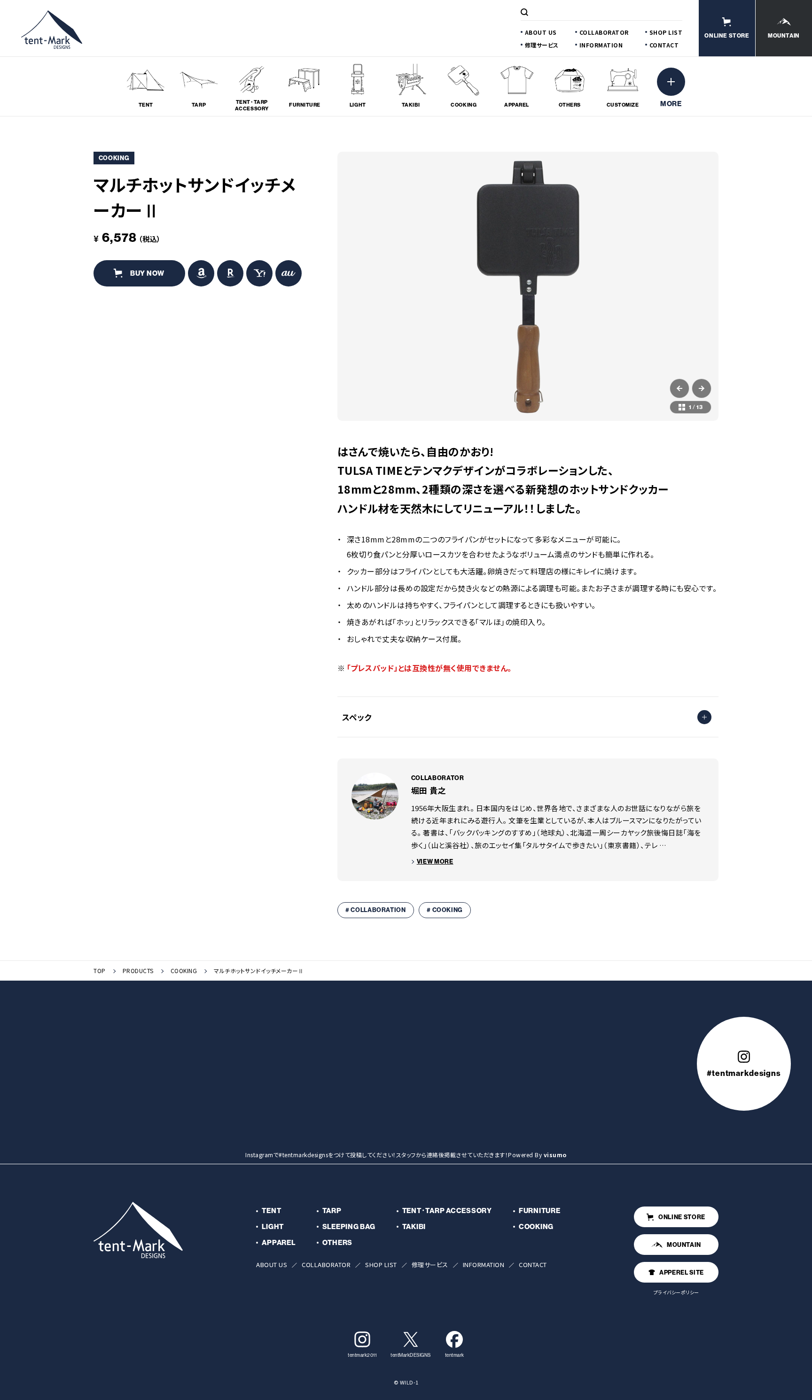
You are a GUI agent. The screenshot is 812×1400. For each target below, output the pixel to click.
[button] (679, 388)
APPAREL (278, 1242)
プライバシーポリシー (676, 1292)
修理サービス (542, 44)
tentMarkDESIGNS (410, 1355)
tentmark (454, 1355)
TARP (332, 1210)
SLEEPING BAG (348, 1226)
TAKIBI (414, 1226)
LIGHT (273, 1226)
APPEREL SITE (681, 1272)
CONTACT (664, 44)
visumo (555, 1155)
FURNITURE (540, 1210)
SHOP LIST (666, 32)
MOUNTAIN (684, 1244)
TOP (100, 971)
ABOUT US (541, 32)
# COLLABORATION (375, 909)
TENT (271, 1210)
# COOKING (445, 909)
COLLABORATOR (604, 32)
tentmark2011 (362, 1355)
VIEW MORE (435, 861)
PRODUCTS (138, 971)
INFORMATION (601, 44)
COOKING (184, 971)
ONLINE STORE (681, 1217)
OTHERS (337, 1242)
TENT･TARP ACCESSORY (447, 1210)
